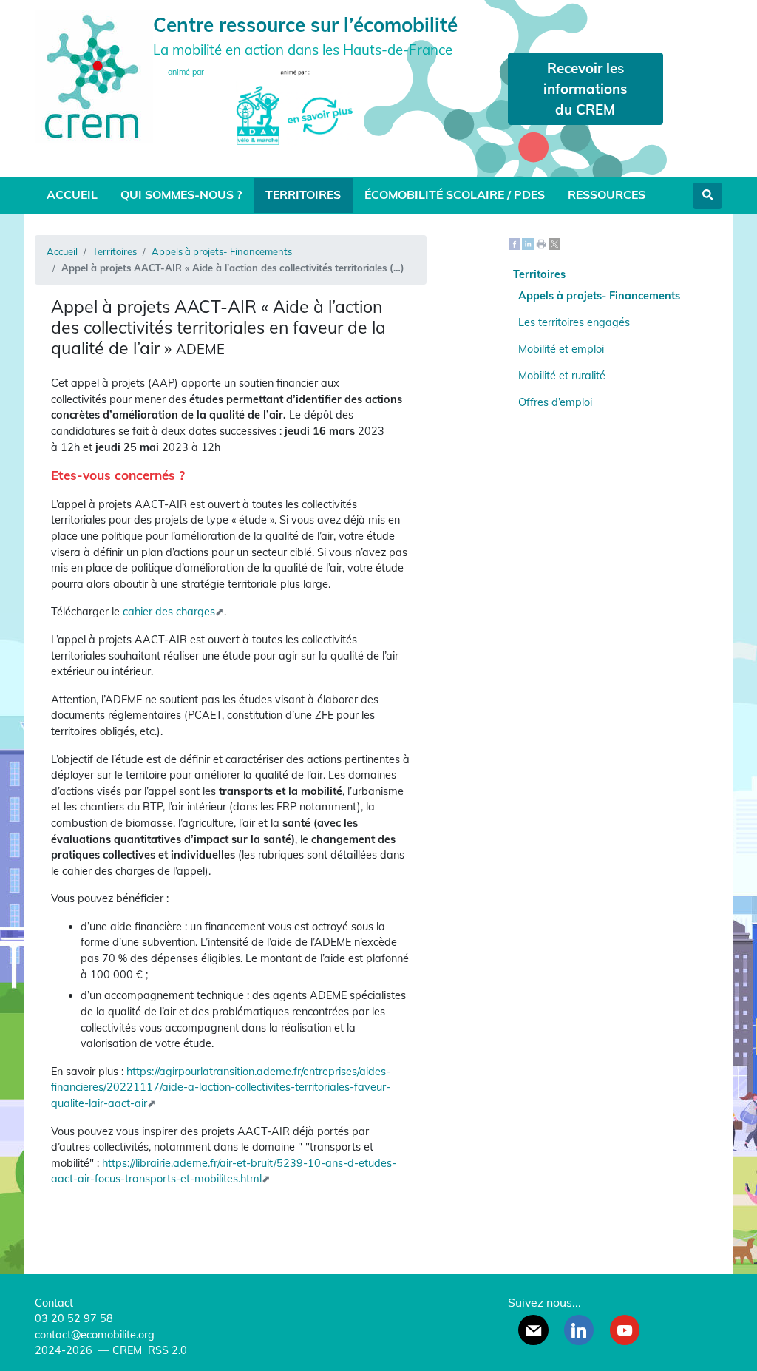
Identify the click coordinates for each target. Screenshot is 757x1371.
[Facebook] (514, 242)
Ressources (606, 194)
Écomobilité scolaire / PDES (454, 194)
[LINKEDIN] (579, 1329)
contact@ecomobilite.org (95, 1334)
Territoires (303, 194)
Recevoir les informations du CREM (585, 88)
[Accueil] (94, 75)
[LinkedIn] (528, 242)
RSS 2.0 (166, 1350)
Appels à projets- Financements (222, 251)
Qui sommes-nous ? (181, 194)
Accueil (72, 194)
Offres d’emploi (555, 402)
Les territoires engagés (574, 322)
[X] (554, 242)
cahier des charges (169, 611)
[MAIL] (533, 1329)
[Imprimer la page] (541, 242)
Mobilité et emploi (561, 349)
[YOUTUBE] (624, 1329)
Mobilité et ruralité (561, 375)
